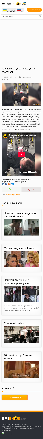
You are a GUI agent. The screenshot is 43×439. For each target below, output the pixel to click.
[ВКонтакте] (3, 184)
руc (22, 11)
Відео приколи (27, 77)
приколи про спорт (13, 194)
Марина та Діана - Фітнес (19, 248)
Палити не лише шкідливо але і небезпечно (20, 215)
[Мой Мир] (12, 184)
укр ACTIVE (11, 11)
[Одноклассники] (9, 184)
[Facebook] (6, 184)
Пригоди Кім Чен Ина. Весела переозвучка (17, 281)
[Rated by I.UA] (6, 434)
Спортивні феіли (14, 323)
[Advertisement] (21, 45)
